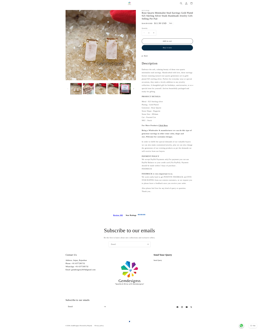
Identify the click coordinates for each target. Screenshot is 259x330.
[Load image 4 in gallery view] (113, 88)
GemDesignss (75, 325)
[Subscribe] (147, 244)
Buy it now (167, 48)
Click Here (163, 125)
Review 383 (118, 215)
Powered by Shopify (86, 325)
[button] (181, 3)
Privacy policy (99, 325)
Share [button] (146, 56)
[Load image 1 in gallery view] (76, 88)
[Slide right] (133, 88)
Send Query (158, 260)
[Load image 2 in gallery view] (88, 88)
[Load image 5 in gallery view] (125, 88)
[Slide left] (68, 88)
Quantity (145, 28)
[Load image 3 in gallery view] (100, 88)
